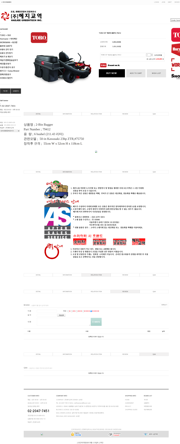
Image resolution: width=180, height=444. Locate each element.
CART (170, 2)
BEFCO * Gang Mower (9, 71)
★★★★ (87, 311)
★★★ (80, 311)
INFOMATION (67, 114)
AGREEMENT (129, 403)
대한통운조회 (148, 406)
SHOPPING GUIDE (131, 409)
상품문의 (16, 91)
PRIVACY (128, 406)
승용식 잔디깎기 (6, 53)
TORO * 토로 (5, 35)
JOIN (163, 2)
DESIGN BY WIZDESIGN (113, 429)
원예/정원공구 (5, 74)
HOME (127, 400)
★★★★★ (95, 311)
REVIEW (125, 114)
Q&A (154, 114)
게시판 (5, 91)
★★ (74, 311)
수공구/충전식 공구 (7, 67)
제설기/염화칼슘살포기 (9, 60)
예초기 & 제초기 (6, 57)
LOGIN (156, 2)
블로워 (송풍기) (6, 46)
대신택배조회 (148, 409)
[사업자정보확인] (99, 413)
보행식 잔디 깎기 (6, 49)
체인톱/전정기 (5, 64)
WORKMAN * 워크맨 (8, 42)
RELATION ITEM (96, 114)
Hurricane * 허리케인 (8, 39)
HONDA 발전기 (6, 78)
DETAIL (38, 114)
